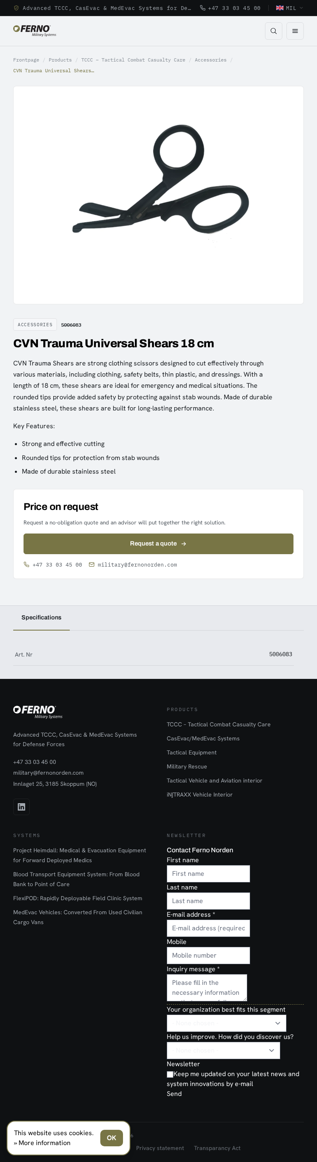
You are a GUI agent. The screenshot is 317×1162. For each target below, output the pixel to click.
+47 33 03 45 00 (234, 8)
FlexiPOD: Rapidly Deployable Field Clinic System (77, 898)
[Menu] (295, 31)
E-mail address (191, 914)
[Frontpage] (34, 31)
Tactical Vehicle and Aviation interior (215, 780)
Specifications (41, 617)
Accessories (211, 60)
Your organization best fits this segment (226, 1009)
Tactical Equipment (192, 752)
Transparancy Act (217, 1148)
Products (60, 60)
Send (174, 1093)
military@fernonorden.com (137, 564)
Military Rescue (187, 766)
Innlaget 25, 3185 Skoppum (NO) (55, 783)
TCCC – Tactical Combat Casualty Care (133, 60)
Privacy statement (160, 1148)
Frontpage (26, 60)
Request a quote (153, 543)
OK (111, 1138)
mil (291, 8)
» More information (42, 1142)
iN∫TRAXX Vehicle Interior (200, 794)
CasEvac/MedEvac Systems (203, 738)
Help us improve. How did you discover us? (230, 1036)
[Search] (273, 31)
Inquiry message (193, 969)
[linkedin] (21, 807)
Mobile (177, 941)
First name (183, 860)
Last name (182, 887)
